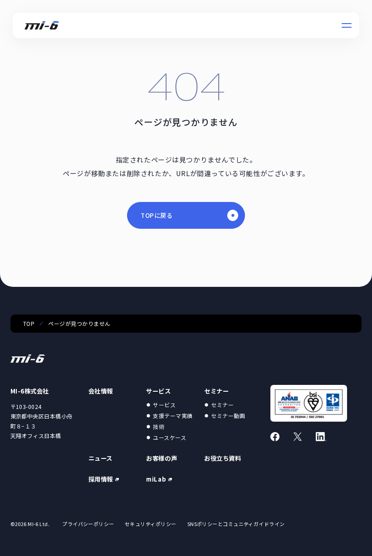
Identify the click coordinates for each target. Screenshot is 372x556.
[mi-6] (42, 25)
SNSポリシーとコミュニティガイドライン (236, 523)
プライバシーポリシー (88, 523)
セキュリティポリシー (150, 523)
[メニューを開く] (347, 25)
